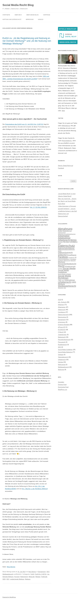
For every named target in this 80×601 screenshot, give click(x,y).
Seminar (60, 268)
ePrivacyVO (61, 327)
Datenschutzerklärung (66, 248)
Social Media (69, 268)
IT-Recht (60, 332)
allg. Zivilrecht (62, 302)
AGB (70, 231)
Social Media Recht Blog (18, 5)
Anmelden (61, 382)
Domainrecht (42, 571)
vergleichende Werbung (17, 579)
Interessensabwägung (63, 259)
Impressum (29, 19)
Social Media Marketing (65, 352)
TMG (59, 280)
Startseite (6, 15)
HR (75, 257)
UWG (73, 282)
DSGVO (62, 254)
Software (60, 354)
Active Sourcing (63, 231)
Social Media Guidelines (63, 271)
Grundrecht (71, 257)
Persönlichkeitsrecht (67, 264)
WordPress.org (62, 389)
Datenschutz (66, 245)
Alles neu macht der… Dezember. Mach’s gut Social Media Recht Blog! (67, 201)
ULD (63, 280)
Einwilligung (71, 255)
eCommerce (61, 322)
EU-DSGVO (61, 329)
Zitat (65, 287)
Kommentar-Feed (63, 387)
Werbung (27, 579)
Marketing (73, 260)
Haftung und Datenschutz (11, 19)
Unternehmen (69, 280)
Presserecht (61, 342)
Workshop (60, 287)
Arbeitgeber (64, 235)
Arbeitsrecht (64, 240)
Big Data (66, 242)
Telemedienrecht (63, 357)
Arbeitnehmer (64, 238)
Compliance (73, 242)
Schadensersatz (70, 266)
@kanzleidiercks (67, 140)
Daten (59, 243)
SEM (4, 579)
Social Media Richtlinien (64, 277)
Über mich (18, 15)
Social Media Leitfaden (64, 274)
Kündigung (60, 260)
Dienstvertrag (62, 317)
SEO (47, 571)
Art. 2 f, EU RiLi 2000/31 (38, 207)
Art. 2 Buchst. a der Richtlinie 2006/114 (35, 489)
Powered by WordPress (9, 597)
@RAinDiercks (65, 125)
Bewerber (60, 242)
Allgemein (61, 304)
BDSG (73, 240)
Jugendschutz (62, 334)
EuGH (32, 574)
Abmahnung (65, 228)
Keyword (16, 576)
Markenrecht (24, 576)
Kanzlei (40, 19)
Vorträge (46, 15)
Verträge (60, 362)
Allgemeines (61, 307)
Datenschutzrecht (65, 252)
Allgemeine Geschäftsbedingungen (67, 234)
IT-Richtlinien (73, 259)
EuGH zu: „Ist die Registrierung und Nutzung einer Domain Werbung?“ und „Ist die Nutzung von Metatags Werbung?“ (26, 41)
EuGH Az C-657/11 (40, 574)
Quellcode (44, 576)
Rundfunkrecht (62, 344)
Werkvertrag (61, 364)
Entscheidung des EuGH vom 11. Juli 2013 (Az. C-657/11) (24, 124)
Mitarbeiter (61, 262)
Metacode (32, 576)
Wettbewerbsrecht (7, 574)
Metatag (37, 576)
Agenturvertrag (62, 232)
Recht (61, 266)
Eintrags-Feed (62, 384)
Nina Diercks (11, 567)
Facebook (63, 257)
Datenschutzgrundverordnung (66, 250)
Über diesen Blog (32, 15)
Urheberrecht (64, 282)
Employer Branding (63, 324)
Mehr (63, 110)
